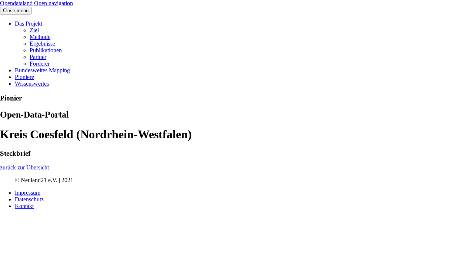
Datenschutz (29, 199)
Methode (40, 37)
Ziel (34, 30)
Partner (38, 57)
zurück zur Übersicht (24, 167)
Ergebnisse (42, 43)
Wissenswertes (32, 83)
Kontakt (24, 206)
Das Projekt (28, 23)
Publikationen (46, 50)
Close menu (16, 10)
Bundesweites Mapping (42, 70)
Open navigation (53, 3)
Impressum (27, 192)
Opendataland (16, 3)
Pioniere (24, 77)
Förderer (40, 63)
